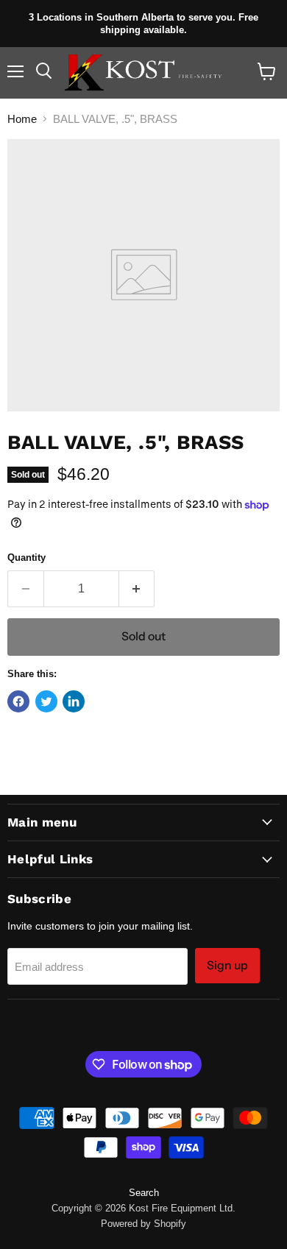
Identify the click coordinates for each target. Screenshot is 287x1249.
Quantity (26, 557)
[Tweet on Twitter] (46, 701)
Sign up (227, 965)
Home (22, 119)
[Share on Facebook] (18, 701)
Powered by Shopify (143, 1223)
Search (144, 1192)
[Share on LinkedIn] (74, 701)
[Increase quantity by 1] (137, 588)
